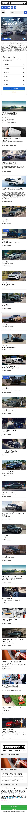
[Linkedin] (12, 7)
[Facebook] (2, 7)
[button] (8, 51)
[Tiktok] (15, 7)
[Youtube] (8, 7)
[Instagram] (5, 7)
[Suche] (25, 12)
